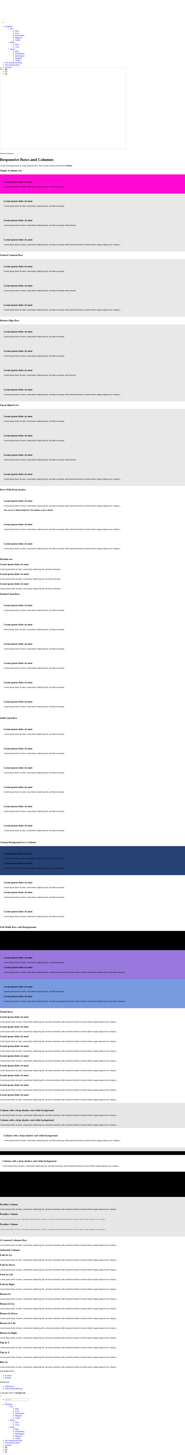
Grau (17, 33)
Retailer (8, 1378)
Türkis (17, 40)
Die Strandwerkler (12, 65)
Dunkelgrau (20, 56)
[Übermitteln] (6, 1402)
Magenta (18, 38)
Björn (12, 42)
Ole (11, 29)
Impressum (9, 1386)
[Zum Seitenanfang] (1, 1395)
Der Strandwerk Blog (13, 63)
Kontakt (8, 67)
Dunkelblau (19, 35)
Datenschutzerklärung (13, 1389)
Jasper (12, 49)
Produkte (8, 26)
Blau (17, 31)
